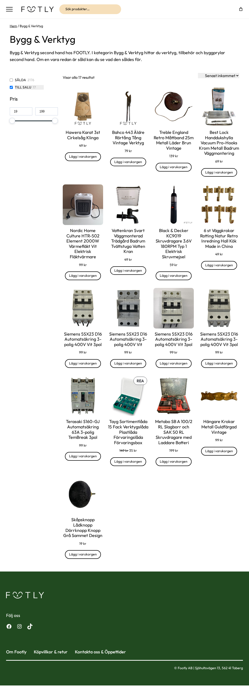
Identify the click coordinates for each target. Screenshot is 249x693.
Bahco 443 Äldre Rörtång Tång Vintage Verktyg (128, 138)
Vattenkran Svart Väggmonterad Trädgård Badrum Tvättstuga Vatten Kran (128, 241)
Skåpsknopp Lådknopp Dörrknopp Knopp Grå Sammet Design (82, 527)
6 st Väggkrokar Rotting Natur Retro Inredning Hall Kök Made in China (219, 238)
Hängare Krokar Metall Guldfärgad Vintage (219, 427)
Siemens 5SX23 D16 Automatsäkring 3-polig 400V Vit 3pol (83, 339)
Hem (13, 26)
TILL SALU (23, 87)
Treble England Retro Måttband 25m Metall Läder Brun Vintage (174, 140)
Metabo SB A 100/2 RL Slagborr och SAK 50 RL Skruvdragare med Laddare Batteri (173, 432)
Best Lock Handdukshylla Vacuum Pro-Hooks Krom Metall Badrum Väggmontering (219, 143)
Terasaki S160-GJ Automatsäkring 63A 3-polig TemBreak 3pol (83, 429)
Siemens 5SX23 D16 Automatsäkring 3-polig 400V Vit (128, 339)
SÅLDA (20, 80)
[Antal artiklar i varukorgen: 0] (240, 9)
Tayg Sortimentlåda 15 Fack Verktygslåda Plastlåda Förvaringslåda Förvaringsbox (128, 432)
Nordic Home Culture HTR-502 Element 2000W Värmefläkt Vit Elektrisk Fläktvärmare (82, 244)
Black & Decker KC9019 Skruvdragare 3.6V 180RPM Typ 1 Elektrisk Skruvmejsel (174, 244)
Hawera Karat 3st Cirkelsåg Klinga (83, 135)
